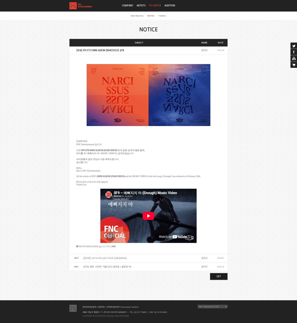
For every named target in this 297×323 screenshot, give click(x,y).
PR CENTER (155, 5)
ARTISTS (141, 5)
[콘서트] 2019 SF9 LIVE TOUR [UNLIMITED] (105, 258)
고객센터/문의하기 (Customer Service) (122, 307)
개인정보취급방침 (89, 307)
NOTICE (150, 16)
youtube (293, 58)
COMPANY (127, 5)
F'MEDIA (162, 16)
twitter (293, 46)
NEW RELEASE (137, 16)
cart (293, 65)
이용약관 (101, 307)
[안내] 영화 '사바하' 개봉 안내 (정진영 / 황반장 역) (107, 267)
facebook (293, 52)
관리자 (204, 50)
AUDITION (169, 5)
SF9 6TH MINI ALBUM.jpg (90, 246)
